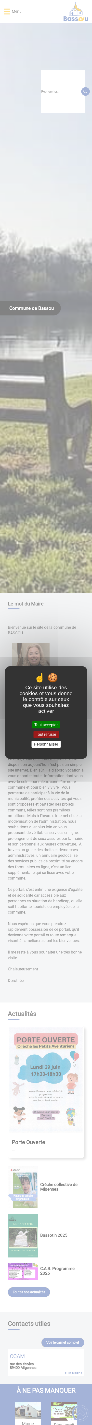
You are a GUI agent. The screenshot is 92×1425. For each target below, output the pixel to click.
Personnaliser (46, 744)
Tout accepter (46, 725)
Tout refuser (46, 735)
